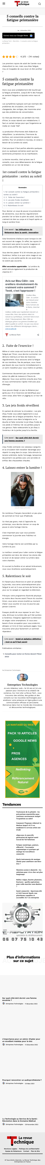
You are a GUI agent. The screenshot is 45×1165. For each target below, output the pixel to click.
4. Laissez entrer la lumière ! (17, 203)
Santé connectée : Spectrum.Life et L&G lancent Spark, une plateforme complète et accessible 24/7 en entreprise (29, 894)
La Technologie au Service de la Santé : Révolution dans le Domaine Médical (20, 1120)
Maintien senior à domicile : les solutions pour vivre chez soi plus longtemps (29, 872)
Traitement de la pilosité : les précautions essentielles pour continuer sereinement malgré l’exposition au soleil (28, 815)
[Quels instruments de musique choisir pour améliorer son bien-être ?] (8, 861)
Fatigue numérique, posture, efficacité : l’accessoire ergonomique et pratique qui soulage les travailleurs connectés (27, 849)
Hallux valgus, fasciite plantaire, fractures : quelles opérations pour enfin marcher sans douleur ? (29, 883)
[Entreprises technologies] (22, 677)
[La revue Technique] (22, 1141)
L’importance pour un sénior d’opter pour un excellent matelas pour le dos (21, 1040)
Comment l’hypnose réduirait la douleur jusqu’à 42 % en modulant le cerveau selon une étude (28, 826)
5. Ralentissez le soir (13, 205)
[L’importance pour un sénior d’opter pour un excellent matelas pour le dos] (22, 1022)
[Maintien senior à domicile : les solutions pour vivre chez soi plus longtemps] (8, 872)
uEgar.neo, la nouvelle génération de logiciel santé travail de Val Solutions (27, 837)
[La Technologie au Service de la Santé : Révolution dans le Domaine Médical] (22, 1102)
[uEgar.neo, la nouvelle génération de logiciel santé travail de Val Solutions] (8, 837)
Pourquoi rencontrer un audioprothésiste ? (22, 1080)
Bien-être (16, 41)
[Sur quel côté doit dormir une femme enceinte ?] (22, 981)
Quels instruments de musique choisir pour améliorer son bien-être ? (29, 861)
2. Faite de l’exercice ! (14, 197)
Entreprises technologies (12, 670)
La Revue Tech (7, 41)
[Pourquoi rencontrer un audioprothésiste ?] (22, 1063)
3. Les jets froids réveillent (16, 200)
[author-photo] (3, 1003)
